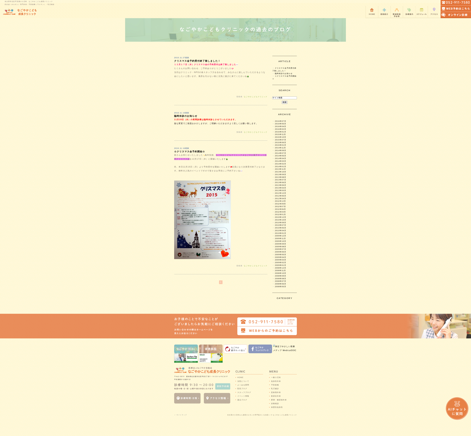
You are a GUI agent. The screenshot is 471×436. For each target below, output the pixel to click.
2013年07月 (280, 180)
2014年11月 (280, 148)
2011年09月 (280, 204)
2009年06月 (280, 252)
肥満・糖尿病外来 (279, 400)
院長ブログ (242, 389)
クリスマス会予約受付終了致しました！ (197, 61)
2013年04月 (280, 188)
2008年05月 (280, 287)
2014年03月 (280, 161)
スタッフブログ (244, 392)
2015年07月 (280, 140)
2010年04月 (280, 230)
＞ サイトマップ (180, 415)
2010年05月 (280, 228)
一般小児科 (276, 377)
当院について (243, 381)
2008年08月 (280, 279)
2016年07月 (280, 121)
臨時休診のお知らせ (185, 116)
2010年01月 (280, 233)
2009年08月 (280, 247)
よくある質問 (243, 385)
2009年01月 (280, 265)
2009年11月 (280, 238)
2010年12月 (280, 217)
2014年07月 (280, 153)
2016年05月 (280, 124)
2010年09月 (280, 223)
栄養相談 (275, 403)
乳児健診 (275, 389)
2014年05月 (280, 156)
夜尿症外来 (276, 396)
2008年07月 (280, 281)
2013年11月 (280, 169)
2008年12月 (280, 268)
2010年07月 (280, 225)
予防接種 (275, 385)
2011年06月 (280, 209)
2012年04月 (280, 198)
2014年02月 (280, 164)
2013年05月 (280, 185)
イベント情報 (243, 396)
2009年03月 (280, 260)
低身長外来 (276, 381)
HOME (240, 377)
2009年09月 (280, 244)
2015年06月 (280, 142)
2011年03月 (280, 212)
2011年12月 (280, 201)
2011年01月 (280, 214)
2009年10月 (280, 241)
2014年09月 (280, 150)
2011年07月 (280, 206)
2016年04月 (280, 126)
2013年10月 (280, 172)
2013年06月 (280, 182)
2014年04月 (280, 158)
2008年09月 (280, 276)
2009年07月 (280, 249)
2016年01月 (280, 132)
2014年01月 (280, 166)
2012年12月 (280, 193)
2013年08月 (280, 177)
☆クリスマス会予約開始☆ (189, 151)
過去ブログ (242, 400)
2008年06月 (280, 284)
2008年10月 (280, 273)
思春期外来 (276, 392)
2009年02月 (280, 262)
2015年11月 (280, 134)
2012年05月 (280, 196)
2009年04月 (280, 257)
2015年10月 (280, 137)
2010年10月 (280, 220)
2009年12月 (280, 236)
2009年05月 (280, 255)
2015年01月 (280, 145)
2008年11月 (280, 270)
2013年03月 (280, 190)
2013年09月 (280, 174)
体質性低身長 (277, 407)
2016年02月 (280, 129)
